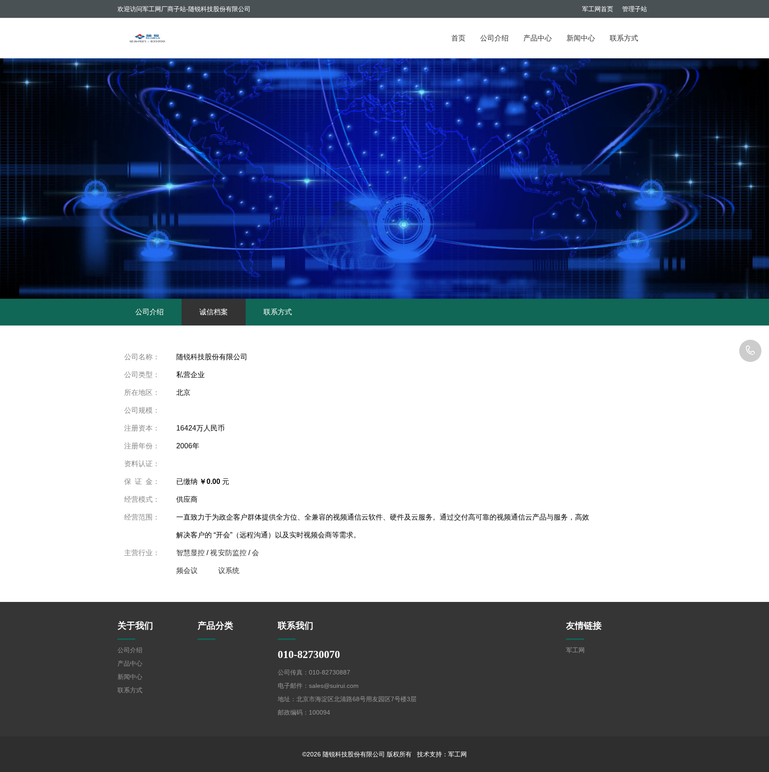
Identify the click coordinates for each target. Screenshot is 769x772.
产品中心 (537, 38)
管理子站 (634, 8)
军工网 (575, 650)
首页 (458, 38)
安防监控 (232, 553)
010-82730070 (750, 351)
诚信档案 (213, 312)
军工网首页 (597, 8)
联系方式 (624, 38)
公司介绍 (494, 38)
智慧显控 (190, 553)
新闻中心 (581, 38)
